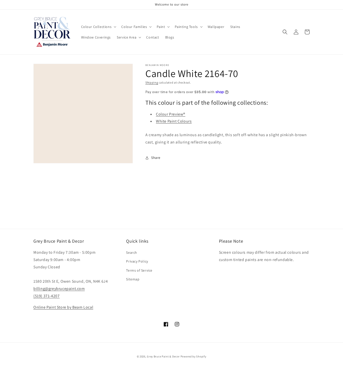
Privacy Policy (137, 261)
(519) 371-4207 (46, 296)
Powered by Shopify (193, 356)
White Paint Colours (174, 121)
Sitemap (132, 279)
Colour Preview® (170, 114)
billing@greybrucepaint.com (59, 288)
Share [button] (155, 157)
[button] (98, 26)
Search (131, 252)
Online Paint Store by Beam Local (63, 307)
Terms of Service (139, 270)
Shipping (151, 82)
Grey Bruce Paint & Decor (163, 356)
